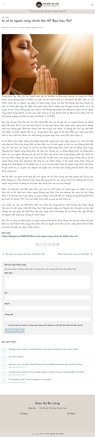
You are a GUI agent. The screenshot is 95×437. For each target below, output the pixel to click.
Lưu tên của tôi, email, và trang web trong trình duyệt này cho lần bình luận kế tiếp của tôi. (45, 325)
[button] (4, 5)
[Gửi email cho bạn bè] (50, 244)
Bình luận (9, 273)
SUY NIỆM (5, 17)
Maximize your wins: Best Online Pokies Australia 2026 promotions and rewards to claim (45, 364)
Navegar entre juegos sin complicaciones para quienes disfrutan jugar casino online (43, 349)
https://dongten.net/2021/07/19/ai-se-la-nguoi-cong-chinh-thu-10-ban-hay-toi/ (40, 236)
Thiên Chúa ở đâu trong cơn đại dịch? (74, 254)
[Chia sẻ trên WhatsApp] (37, 244)
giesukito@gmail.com (34, 27)
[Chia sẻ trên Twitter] (45, 244)
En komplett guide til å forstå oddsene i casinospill (30, 380)
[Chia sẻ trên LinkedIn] (58, 244)
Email (7, 304)
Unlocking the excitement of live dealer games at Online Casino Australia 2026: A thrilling (46, 372)
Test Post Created (16, 357)
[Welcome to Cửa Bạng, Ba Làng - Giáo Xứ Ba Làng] (47, 5)
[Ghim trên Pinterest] (54, 244)
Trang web (9, 314)
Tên (7, 293)
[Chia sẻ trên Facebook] (41, 244)
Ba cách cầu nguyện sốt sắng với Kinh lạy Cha (25, 254)
